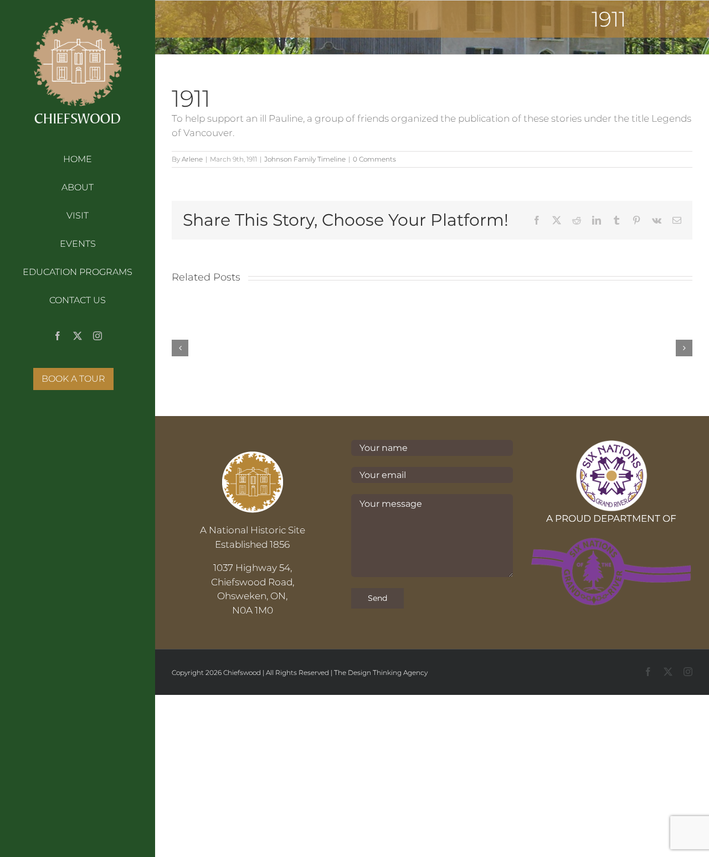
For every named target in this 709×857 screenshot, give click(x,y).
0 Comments (374, 159)
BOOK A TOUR (73, 378)
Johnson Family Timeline (305, 159)
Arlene (192, 159)
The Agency (381, 672)
